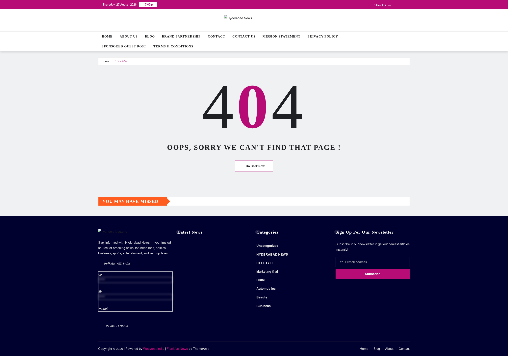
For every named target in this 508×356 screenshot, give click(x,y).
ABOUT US (129, 36)
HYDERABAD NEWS (272, 254)
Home (107, 36)
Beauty (261, 297)
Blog (150, 36)
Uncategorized (267, 245)
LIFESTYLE (265, 263)
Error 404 (120, 61)
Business (263, 305)
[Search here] (408, 36)
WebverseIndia (153, 348)
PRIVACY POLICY (323, 36)
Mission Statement (281, 36)
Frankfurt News (177, 348)
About (389, 348)
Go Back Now (255, 166)
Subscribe (372, 273)
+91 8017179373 (116, 325)
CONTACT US (243, 36)
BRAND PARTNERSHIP (181, 36)
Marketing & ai (267, 271)
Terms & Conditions (173, 46)
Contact (216, 36)
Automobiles (266, 288)
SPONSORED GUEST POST (124, 46)
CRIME (261, 280)
